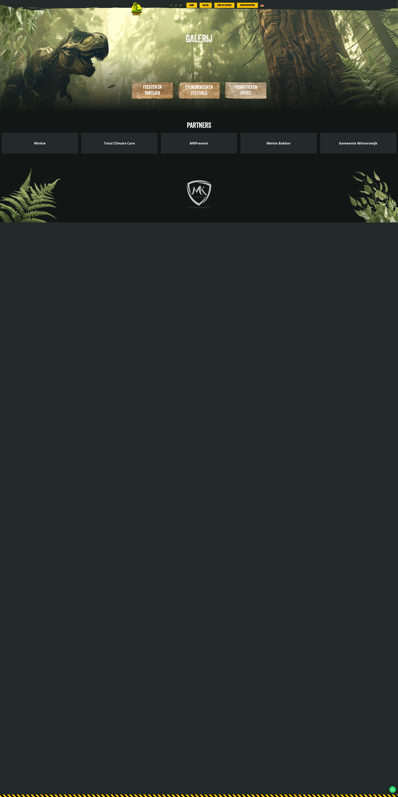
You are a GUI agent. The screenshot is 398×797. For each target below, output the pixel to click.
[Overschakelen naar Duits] (262, 5)
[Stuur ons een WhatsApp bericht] (392, 789)
